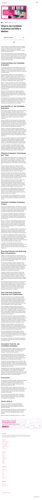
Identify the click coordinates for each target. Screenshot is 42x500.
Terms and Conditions (5, 485)
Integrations (4, 466)
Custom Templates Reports (6, 446)
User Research (4, 457)
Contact (3, 486)
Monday (3, 474)
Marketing (3, 454)
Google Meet (4, 469)
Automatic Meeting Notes (5, 441)
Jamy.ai (20, 415)
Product (3, 439)
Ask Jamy (3, 447)
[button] (37, 2)
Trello (3, 473)
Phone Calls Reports (5, 443)
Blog (2, 482)
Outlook (3, 476)
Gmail (3, 475)
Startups (3, 463)
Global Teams (4, 459)
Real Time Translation (5, 442)
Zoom (3, 468)
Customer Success (4, 458)
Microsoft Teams (4, 470)
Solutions (4, 452)
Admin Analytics (4, 448)
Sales (3, 453)
